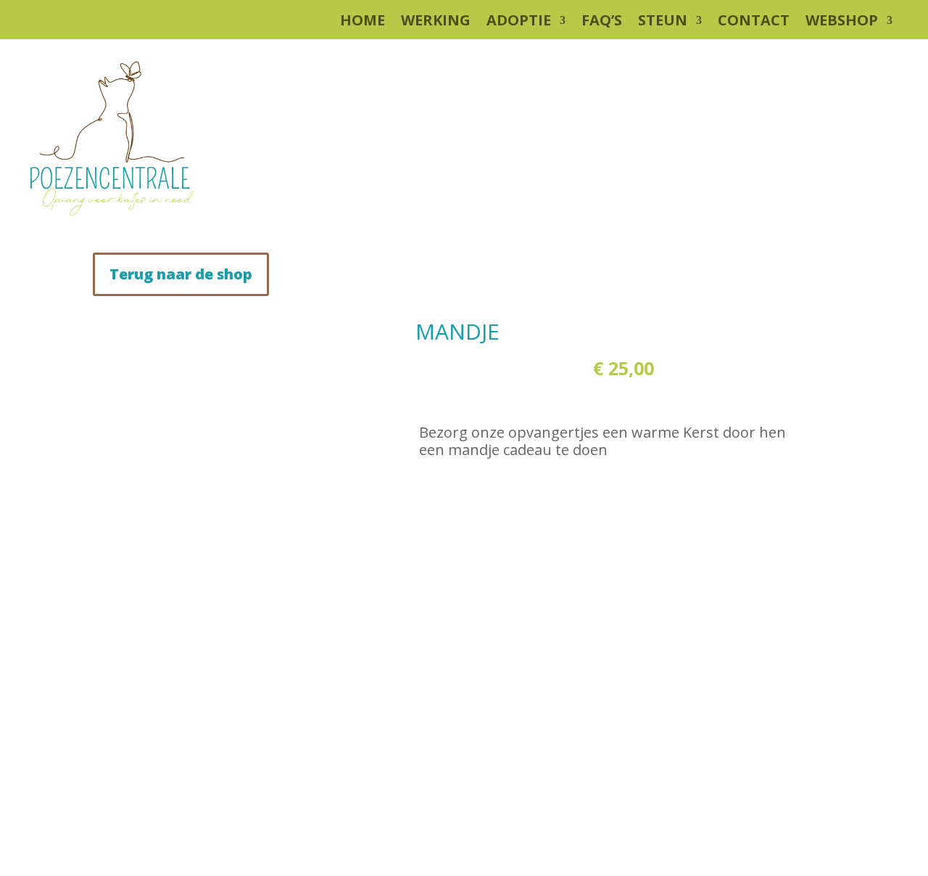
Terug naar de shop (180, 274)
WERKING (436, 22)
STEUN (662, 22)
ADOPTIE (518, 22)
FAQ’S (601, 22)
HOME (362, 22)
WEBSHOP (841, 22)
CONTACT (754, 22)
